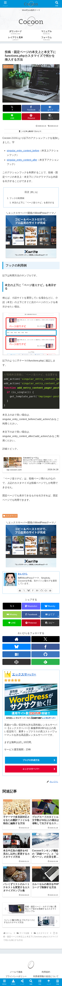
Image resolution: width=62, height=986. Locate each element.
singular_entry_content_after (22, 160)
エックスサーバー (24, 674)
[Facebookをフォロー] (33, 590)
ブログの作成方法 (31, 760)
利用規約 (46, 972)
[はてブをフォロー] (37, 590)
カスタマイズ (11, 516)
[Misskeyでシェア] (51, 835)
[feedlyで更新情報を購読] (50, 590)
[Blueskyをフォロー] (29, 590)
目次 (27, 192)
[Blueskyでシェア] (38, 835)
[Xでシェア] (10, 835)
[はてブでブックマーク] (51, 843)
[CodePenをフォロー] (46, 590)
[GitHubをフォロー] (41, 590)
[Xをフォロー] (24, 590)
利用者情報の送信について (46, 976)
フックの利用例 (16, 198)
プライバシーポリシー (16, 976)
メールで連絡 (16, 972)
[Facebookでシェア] (10, 843)
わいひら (23, 574)
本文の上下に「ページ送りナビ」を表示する (33, 202)
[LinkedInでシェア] (38, 851)
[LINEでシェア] (10, 851)
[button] (50, 116)
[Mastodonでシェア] (24, 835)
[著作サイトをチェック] (20, 590)
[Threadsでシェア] (24, 843)
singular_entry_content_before (23, 150)
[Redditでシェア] (38, 843)
